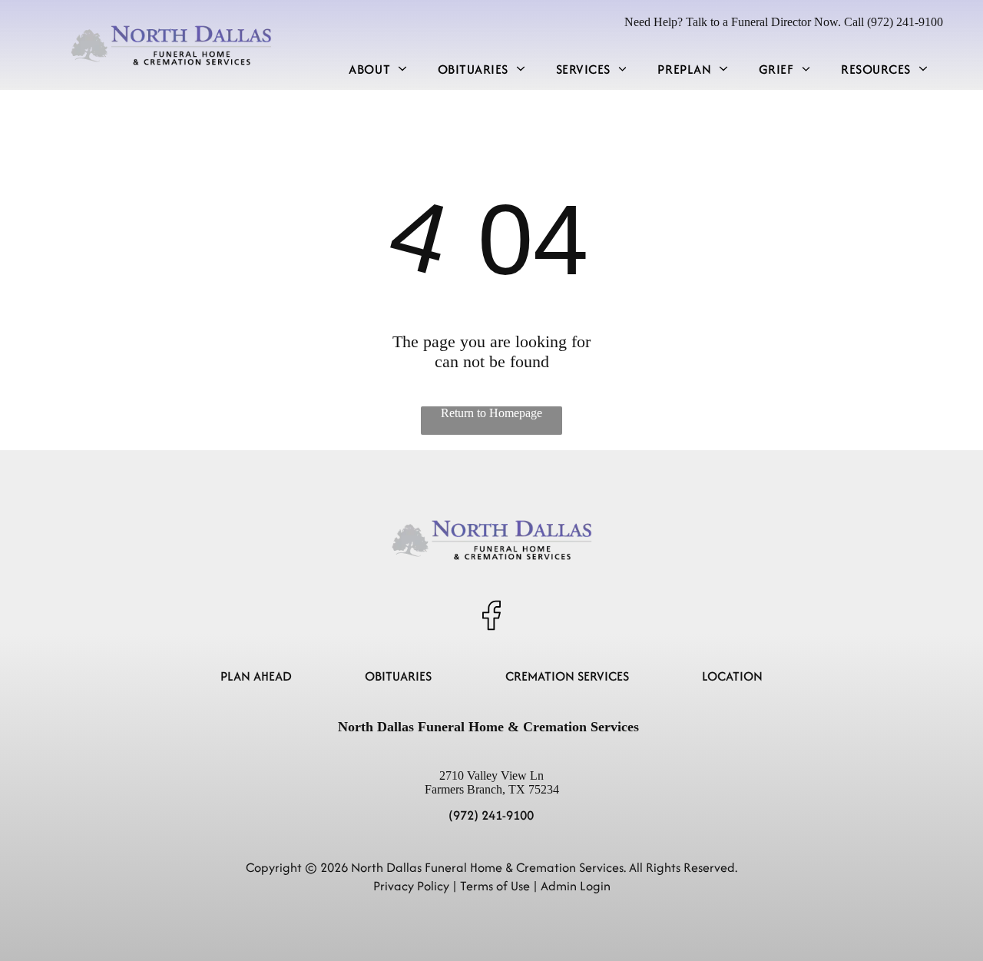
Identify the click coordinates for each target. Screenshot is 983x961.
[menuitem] (377, 68)
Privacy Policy (411, 885)
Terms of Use (495, 885)
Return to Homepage (491, 412)
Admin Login (576, 885)
